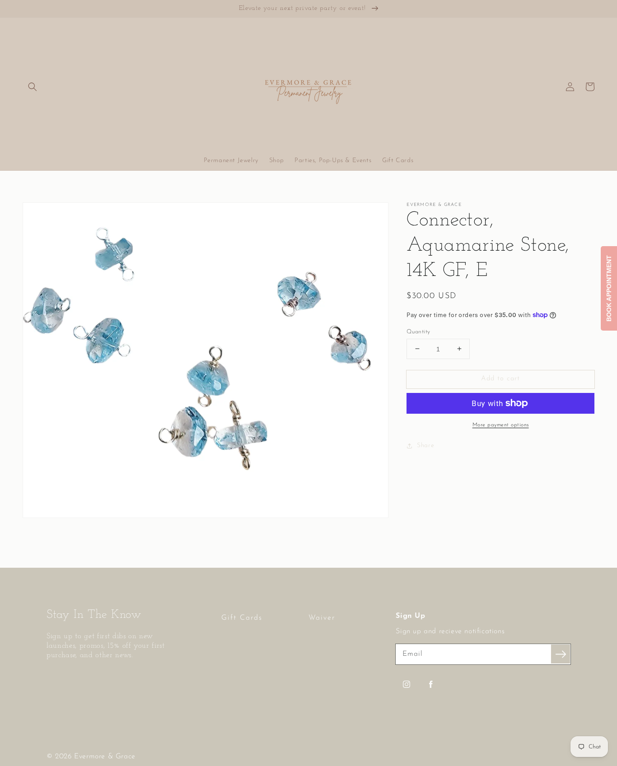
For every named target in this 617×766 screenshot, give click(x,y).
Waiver (321, 617)
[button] (32, 87)
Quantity (418, 331)
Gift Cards (241, 617)
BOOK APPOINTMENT (608, 288)
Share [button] (425, 445)
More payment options (500, 425)
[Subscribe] (560, 654)
